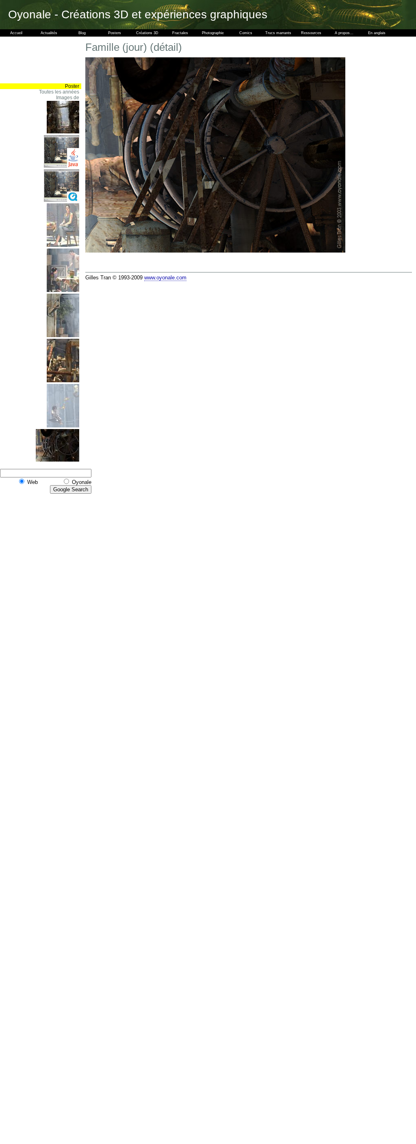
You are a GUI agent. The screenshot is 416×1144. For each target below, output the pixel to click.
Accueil (16, 33)
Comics (245, 33)
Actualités (49, 33)
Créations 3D (147, 33)
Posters (114, 33)
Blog (82, 33)
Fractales (180, 33)
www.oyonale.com (165, 278)
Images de (67, 97)
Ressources (311, 33)
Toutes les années (59, 91)
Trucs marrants (278, 33)
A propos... (344, 33)
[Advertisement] (56, 59)
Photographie (213, 33)
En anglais (377, 33)
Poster (72, 86)
